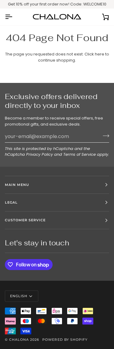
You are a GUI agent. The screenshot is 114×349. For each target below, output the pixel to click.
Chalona (19, 339)
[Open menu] (14, 17)
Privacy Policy (39, 154)
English (18, 296)
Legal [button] (11, 202)
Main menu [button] (17, 185)
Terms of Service (79, 154)
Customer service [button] (25, 220)
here (99, 54)
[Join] (104, 136)
